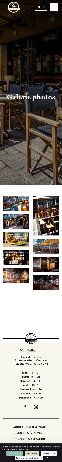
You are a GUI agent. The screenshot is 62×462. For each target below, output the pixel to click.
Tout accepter (14, 453)
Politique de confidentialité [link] (29, 458)
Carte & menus (36, 427)
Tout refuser (32, 453)
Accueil (18, 427)
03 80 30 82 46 (39, 364)
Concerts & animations (29, 439)
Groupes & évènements (29, 433)
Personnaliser (48, 453)
